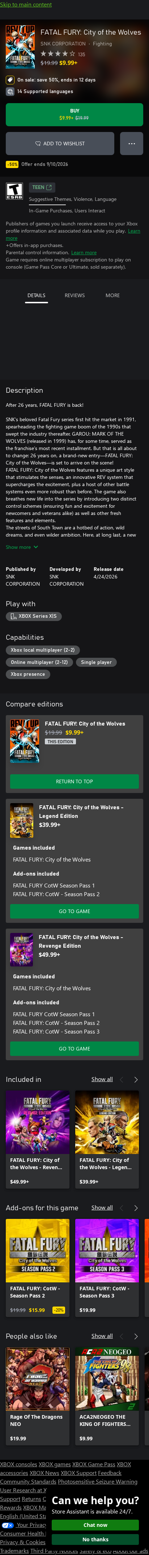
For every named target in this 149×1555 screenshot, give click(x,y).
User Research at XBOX (29, 1490)
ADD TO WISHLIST (64, 143)
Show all (102, 1079)
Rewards (11, 1507)
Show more (18, 546)
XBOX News (44, 1472)
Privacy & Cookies (23, 1542)
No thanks (95, 1539)
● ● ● (131, 143)
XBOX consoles (18, 1464)
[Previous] (121, 1080)
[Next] (136, 1080)
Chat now (95, 1524)
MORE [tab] (113, 295)
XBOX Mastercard (45, 1507)
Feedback (110, 1472)
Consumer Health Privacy (31, 1533)
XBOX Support (79, 1472)
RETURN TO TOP (74, 781)
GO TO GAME (74, 911)
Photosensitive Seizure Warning (97, 1481)
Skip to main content (26, 4)
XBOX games (55, 1464)
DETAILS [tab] (36, 295)
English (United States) (28, 1516)
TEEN (38, 187)
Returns (31, 1498)
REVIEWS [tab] (75, 295)
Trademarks (14, 1550)
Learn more (84, 252)
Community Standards (28, 1481)
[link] (37, 1140)
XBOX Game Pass (93, 1464)
